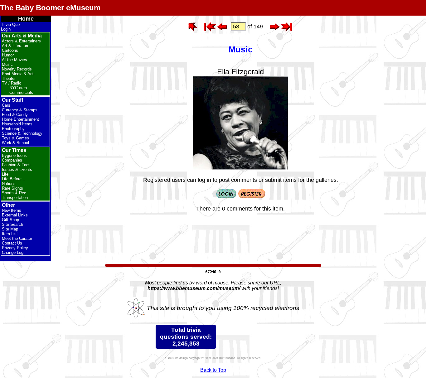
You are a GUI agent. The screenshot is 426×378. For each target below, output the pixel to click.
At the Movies (14, 59)
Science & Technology (22, 133)
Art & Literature (15, 45)
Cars (6, 105)
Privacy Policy (15, 247)
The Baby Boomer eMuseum (50, 7)
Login (6, 29)
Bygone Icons (14, 155)
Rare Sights (12, 188)
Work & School (15, 142)
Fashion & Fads (16, 164)
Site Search (12, 224)
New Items (11, 210)
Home (26, 19)
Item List (10, 233)
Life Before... (13, 179)
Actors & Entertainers (21, 41)
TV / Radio (11, 83)
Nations (9, 183)
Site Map (10, 229)
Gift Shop (10, 219)
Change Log (12, 252)
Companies (12, 160)
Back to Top (213, 370)
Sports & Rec (14, 193)
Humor (8, 55)
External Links (15, 215)
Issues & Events (17, 169)
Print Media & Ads (18, 73)
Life (5, 174)
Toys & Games (15, 138)
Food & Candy (15, 114)
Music (7, 64)
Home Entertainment (20, 119)
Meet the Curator (17, 238)
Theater (9, 78)
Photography (13, 128)
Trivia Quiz (11, 24)
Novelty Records (17, 69)
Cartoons (10, 50)
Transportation (15, 197)
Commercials (21, 92)
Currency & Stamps (19, 110)
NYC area (18, 87)
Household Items (17, 124)
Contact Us (12, 243)
